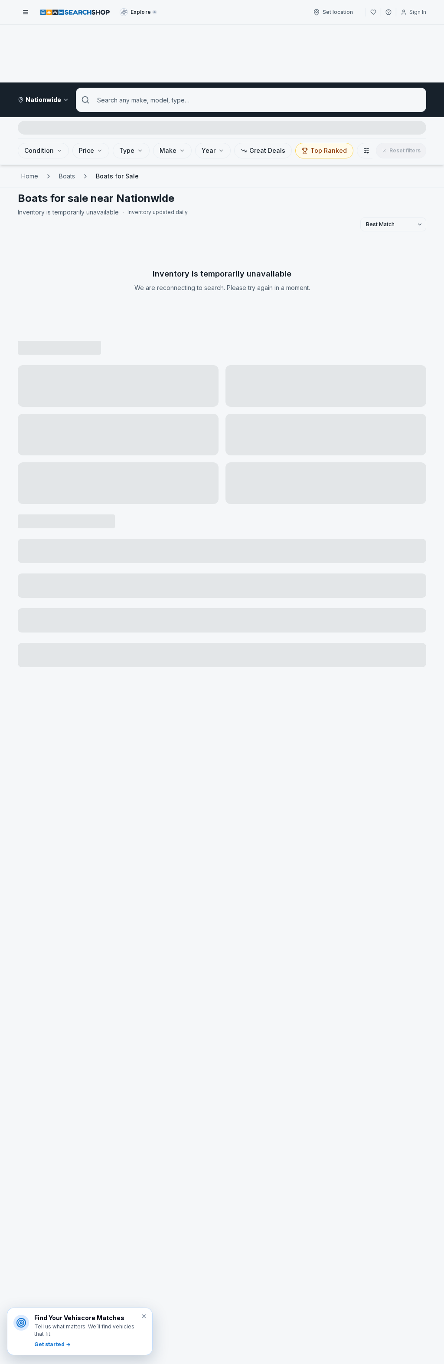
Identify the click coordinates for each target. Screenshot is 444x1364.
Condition (39, 150)
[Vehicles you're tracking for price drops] (373, 12)
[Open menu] (25, 12)
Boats (67, 176)
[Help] (388, 12)
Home (29, 176)
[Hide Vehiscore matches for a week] (144, 1316)
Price (86, 150)
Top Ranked (328, 150)
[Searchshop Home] (75, 12)
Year (208, 150)
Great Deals (267, 150)
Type (126, 150)
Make (168, 150)
